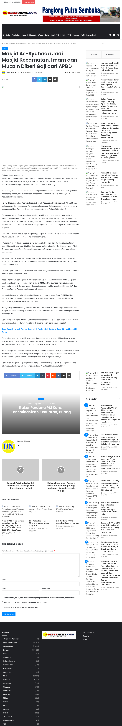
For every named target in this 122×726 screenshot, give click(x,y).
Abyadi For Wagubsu (11, 639)
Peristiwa (6, 694)
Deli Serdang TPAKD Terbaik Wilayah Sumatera (67, 522)
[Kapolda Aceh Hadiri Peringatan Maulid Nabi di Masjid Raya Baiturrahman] (92, 69)
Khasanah (32, 35)
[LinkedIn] (44, 79)
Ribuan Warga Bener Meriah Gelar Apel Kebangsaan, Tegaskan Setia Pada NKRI (110, 84)
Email (4, 589)
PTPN (69, 35)
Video (5, 724)
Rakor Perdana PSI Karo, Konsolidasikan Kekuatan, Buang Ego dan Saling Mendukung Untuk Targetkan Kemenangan (40, 414)
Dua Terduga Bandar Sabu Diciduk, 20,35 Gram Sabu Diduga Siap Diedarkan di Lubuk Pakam (110, 547)
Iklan (85, 640)
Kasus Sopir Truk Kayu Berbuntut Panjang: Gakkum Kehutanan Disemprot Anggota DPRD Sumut (110, 485)
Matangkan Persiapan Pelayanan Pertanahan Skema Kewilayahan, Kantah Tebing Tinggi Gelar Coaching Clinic (110, 152)
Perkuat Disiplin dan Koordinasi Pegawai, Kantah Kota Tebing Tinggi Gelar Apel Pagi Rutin (110, 177)
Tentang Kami (88, 632)
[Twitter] (39, 79)
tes (103, 43)
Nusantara (7, 683)
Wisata (40, 35)
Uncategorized (8, 720)
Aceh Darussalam (10, 643)
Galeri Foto (7, 657)
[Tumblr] (42, 375)
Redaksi (86, 636)
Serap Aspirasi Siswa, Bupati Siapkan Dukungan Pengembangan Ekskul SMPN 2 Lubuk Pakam (110, 508)
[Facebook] (34, 79)
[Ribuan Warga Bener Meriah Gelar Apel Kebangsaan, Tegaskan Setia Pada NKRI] (92, 87)
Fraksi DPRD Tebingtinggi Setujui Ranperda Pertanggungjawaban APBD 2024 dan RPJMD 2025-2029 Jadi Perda (13, 525)
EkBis (47, 35)
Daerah (12, 43)
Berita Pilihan (8, 646)
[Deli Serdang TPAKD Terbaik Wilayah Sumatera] (68, 512)
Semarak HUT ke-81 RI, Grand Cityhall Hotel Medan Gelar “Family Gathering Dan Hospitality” (110, 527)
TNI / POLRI (60, 35)
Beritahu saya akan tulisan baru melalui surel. (21, 607)
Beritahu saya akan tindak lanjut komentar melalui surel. (25, 602)
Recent (94, 54)
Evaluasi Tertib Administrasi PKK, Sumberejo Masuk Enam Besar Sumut (109, 195)
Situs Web (46, 589)
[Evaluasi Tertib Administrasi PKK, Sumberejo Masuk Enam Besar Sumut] (92, 280)
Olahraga (75, 35)
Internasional (91, 35)
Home (5, 43)
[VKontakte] (58, 375)
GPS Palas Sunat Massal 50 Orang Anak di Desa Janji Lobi (39, 523)
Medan (5, 676)
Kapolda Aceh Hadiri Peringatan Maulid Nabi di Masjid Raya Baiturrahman (110, 66)
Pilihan (5, 698)
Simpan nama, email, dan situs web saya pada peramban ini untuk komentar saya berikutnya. (39, 598)
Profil (82, 35)
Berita (8, 35)
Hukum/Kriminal (9, 661)
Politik (5, 702)
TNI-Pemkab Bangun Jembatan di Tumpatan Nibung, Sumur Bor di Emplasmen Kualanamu (110, 379)
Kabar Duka (7, 668)
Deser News (10, 73)
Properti (25, 35)
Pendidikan (16, 35)
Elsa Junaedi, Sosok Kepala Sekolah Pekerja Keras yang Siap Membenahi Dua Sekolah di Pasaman (110, 439)
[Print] (55, 79)
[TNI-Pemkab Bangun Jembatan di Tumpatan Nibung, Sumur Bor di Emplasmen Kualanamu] (92, 382)
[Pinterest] (48, 375)
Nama (4, 580)
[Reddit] (53, 375)
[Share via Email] (50, 79)
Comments (110, 54)
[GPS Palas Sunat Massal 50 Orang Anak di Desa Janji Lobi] (41, 512)
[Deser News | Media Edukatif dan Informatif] (20, 13)
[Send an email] (15, 73)
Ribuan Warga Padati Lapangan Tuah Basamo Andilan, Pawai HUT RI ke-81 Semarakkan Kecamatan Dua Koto (110, 462)
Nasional (6, 680)
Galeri (53, 35)
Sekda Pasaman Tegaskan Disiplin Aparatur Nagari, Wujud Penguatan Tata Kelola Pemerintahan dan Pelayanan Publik (109, 106)
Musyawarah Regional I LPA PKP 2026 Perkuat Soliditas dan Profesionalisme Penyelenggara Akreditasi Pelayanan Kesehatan (110, 413)
